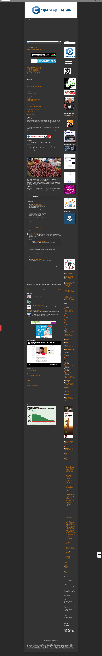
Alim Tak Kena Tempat (30, 114)
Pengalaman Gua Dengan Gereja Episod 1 (33, 70)
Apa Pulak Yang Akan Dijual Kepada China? (33, 375)
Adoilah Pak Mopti (68, 486)
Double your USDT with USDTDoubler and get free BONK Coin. (70, 291)
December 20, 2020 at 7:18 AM (37, 259)
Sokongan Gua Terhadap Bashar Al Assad (33, 91)
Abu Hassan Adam (68, 380)
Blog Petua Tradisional (68, 360)
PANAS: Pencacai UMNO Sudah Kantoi (33, 310)
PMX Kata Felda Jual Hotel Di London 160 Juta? (34, 106)
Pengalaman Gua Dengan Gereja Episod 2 (33, 71)
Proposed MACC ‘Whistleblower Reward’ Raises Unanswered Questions (69, 336)
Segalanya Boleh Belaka (69, 544)
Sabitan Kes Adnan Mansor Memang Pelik (70, 504)
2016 (66, 567)
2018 (66, 565)
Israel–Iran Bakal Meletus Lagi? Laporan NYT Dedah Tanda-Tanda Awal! (69, 399)
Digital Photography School (69, 349)
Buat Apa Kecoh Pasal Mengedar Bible (33, 69)
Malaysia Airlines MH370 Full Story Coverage (33, 99)
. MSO (66, 322)
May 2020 (67, 557)
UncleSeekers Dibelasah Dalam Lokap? (33, 378)
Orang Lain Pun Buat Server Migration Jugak (70, 463)
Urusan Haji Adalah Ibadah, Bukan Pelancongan (34, 67)
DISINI (36, 47)
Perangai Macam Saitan (68, 283)
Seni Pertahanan (29, 97)
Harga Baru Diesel (67, 284)
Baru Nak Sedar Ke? (69, 520)
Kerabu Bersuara (68, 397)
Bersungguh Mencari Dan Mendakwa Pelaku (69, 470)
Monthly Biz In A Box (68, 278)
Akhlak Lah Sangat (68, 466)
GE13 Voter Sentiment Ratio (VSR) (32, 84)
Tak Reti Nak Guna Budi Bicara (70, 534)
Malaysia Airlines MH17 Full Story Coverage (33, 100)
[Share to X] (35, 196)
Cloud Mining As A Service (69, 448)
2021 (66, 459)
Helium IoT (67, 446)
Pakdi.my (66, 345)
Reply (30, 224)
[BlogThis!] (34, 196)
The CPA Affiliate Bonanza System (70, 277)
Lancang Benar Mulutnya (69, 471)
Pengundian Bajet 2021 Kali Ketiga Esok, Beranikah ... (70, 531)
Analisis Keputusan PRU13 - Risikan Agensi (33, 85)
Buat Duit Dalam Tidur (67, 117)
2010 (66, 575)
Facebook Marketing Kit (68, 275)
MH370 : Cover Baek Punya (31, 111)
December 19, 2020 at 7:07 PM (37, 227)
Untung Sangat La (68, 476)
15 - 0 (67, 543)
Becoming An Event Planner (69, 276)
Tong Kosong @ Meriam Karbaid (70, 548)
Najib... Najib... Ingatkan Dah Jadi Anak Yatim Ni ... (70, 501)
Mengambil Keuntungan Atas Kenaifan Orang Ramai (34, 66)
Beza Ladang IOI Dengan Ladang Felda (69, 478)
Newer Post (28, 289)
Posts (66, 61)
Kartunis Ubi (67, 391)
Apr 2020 (67, 558)
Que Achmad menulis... (68, 382)
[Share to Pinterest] (37, 196)
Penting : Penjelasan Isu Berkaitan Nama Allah (34, 68)
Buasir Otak (67, 330)
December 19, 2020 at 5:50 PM (37, 204)
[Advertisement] (46, 33)
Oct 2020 (67, 551)
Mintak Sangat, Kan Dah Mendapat (69, 482)
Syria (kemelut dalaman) (30, 90)
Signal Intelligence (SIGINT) (31, 95)
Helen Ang (67, 394)
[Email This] (33, 196)
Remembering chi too (68, 369)
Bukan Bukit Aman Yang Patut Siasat (32, 385)
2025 (66, 454)
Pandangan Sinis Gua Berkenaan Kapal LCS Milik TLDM (70, 518)
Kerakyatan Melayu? (69, 488)
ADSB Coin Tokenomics (68, 442)
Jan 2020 (67, 562)
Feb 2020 (67, 561)
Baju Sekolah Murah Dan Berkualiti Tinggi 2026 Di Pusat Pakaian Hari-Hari (69, 384)
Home (44, 289)
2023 (66, 457)
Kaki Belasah (67, 342)
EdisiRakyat (67, 387)
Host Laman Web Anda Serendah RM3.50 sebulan (34, 49)
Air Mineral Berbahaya (68, 285)
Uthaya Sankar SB (68, 315)
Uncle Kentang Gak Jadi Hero (70, 521)
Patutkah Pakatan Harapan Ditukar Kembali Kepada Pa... (70, 523)
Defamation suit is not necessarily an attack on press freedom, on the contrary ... (70, 328)
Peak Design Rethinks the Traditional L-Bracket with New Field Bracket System (70, 351)
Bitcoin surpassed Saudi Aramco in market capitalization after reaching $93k (70, 300)
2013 (66, 571)
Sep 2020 (67, 552)
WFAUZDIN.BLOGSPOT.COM (69, 357)
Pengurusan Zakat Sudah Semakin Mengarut (69, 538)
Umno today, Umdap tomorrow (69, 395)
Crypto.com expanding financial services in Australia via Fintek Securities (69, 296)
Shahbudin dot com (68, 375)
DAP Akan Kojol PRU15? (69, 542)
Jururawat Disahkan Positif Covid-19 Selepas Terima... (70, 468)
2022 (66, 458)
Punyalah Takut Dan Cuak (69, 516)
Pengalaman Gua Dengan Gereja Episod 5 (33, 74)
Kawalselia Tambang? (68, 286)
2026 (66, 453)
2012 (66, 572)
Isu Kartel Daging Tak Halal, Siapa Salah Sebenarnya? (70, 495)
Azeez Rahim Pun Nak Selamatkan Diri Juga (69, 514)
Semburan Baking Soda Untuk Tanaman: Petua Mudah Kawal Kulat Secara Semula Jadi (70, 362)
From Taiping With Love (35, 300)
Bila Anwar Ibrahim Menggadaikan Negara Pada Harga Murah (41, 313)
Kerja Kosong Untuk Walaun (70, 487)
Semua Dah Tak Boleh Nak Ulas (70, 493)
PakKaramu (67, 339)
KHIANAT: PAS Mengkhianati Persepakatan (33, 109)
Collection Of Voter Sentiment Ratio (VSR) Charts (34, 86)
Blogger (57, 640)
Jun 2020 (67, 556)
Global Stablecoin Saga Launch (69, 449)
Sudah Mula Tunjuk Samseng (70, 505)
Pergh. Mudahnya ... (69, 475)
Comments (67, 63)
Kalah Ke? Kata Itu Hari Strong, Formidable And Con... (70, 527)
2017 (66, 566)
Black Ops (28, 98)
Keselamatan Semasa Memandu (70, 282)
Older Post (59, 289)
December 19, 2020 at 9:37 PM (37, 233)
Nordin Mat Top (29, 96)
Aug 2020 (67, 553)
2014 (66, 570)
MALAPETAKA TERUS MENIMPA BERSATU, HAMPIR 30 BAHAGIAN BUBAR (70, 377)
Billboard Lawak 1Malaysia (31, 104)
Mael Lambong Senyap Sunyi (70, 472)
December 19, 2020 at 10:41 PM (37, 253)
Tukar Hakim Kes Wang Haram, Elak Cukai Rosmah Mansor (70, 512)
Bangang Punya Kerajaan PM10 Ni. (32, 370)
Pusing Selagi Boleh (30, 383)
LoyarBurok (67, 368)
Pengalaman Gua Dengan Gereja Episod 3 (33, 72)
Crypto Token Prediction (69, 441)
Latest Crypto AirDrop (68, 444)
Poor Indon (30, 233)
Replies (31, 239)
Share (98, 556)
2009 (66, 576)
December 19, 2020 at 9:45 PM (37, 248)
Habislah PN (29, 380)
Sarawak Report (67, 334)
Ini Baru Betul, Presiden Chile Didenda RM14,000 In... (70, 510)
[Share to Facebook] (36, 196)
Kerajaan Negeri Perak (69, 547)
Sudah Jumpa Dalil (68, 502)
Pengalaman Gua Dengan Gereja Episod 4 (33, 73)
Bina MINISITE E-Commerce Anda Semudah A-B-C (34, 50)
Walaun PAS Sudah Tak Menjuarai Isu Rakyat (69, 508)
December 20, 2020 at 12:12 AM (40, 241)
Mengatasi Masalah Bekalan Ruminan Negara (70, 480)
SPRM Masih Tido (68, 483)
